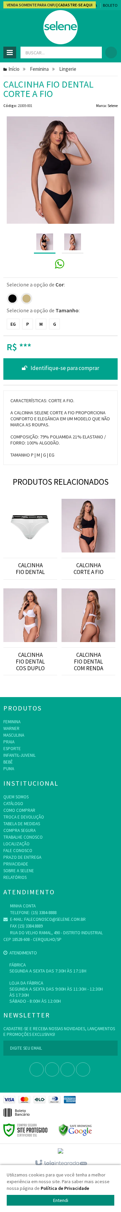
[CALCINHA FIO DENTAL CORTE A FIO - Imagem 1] (44, 242)
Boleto (110, 5)
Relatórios (15, 877)
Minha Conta (22, 906)
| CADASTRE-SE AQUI (74, 4)
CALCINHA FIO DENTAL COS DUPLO (30, 661)
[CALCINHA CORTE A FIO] (88, 521)
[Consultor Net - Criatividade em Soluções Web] (60, 1151)
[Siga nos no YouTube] (52, 1070)
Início (13, 69)
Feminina (39, 69)
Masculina (13, 735)
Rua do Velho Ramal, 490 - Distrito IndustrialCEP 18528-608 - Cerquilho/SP (53, 936)
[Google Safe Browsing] (75, 1129)
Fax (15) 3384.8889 (26, 926)
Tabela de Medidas (21, 824)
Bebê (8, 762)
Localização (16, 844)
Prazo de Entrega (22, 857)
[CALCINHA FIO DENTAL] (30, 521)
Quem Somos (16, 797)
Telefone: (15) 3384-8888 (32, 912)
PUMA (8, 769)
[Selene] (60, 27)
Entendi (60, 1200)
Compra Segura (19, 830)
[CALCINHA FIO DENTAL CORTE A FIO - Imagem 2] (72, 242)
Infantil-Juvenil (19, 755)
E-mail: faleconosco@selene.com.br (47, 919)
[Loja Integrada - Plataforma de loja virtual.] (60, 1163)
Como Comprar (19, 810)
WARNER (11, 728)
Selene (113, 105)
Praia (8, 742)
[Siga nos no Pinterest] (83, 1070)
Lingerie (67, 69)
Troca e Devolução (23, 817)
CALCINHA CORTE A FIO (89, 569)
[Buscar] (94, 52)
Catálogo (13, 803)
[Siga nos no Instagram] (68, 1070)
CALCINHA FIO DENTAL (30, 569)
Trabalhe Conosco (23, 837)
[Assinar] (110, 1048)
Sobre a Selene (18, 871)
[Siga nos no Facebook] (37, 1070)
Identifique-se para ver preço (60, 369)
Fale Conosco (17, 850)
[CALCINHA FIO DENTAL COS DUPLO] (30, 613)
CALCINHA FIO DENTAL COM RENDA (88, 661)
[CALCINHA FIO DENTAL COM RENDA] (88, 613)
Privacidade (15, 864)
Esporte (12, 748)
